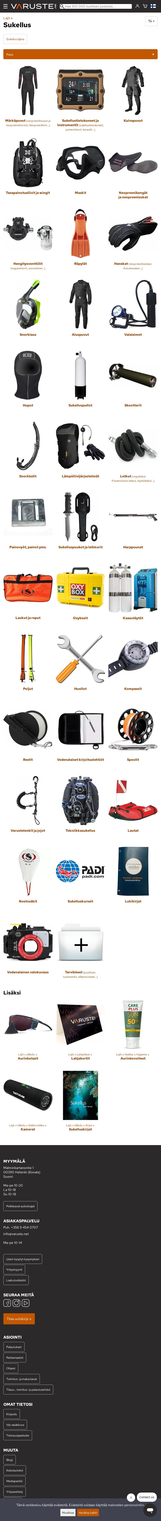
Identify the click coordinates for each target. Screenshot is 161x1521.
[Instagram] (16, 1303)
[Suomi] (154, 6)
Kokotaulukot (14, 1470)
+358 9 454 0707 (24, 1227)
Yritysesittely (14, 1492)
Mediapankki (14, 1481)
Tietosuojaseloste (17, 1435)
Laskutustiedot (16, 1280)
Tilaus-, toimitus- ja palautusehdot (28, 1390)
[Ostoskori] (145, 6)
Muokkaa (68, 1513)
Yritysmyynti (14, 1269)
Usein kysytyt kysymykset (22, 1259)
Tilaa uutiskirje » (19, 1319)
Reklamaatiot (14, 1358)
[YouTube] (25, 1303)
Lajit (8, 18)
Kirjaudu (11, 1414)
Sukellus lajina (15, 39)
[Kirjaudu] (137, 6)
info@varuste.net (16, 1234)
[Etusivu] (35, 6)
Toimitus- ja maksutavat (21, 1379)
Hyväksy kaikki (88, 1513)
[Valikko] (5, 6)
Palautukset (14, 1347)
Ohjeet (10, 1368)
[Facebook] (7, 1303)
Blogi (9, 1460)
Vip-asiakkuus (15, 1425)
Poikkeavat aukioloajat (20, 1206)
